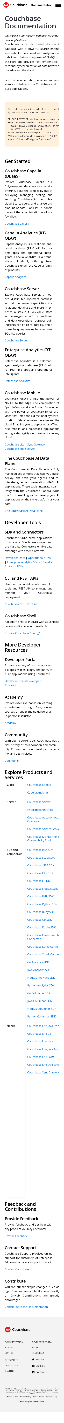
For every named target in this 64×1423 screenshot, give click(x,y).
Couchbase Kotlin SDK (41, 927)
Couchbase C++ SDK (40, 873)
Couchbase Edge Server (20, 449)
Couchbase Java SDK (40, 850)
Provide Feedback (16, 1236)
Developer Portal (16, 681)
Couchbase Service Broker (44, 829)
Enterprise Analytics (17, 381)
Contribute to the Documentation (26, 1307)
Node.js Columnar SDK (41, 1009)
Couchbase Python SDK (42, 904)
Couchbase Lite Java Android (45, 1049)
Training (10, 1370)
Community (12, 761)
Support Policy (51, 1397)
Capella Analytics (15, 277)
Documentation (14, 1342)
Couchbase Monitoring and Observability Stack (44, 838)
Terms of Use (12, 1397)
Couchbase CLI (14, 604)
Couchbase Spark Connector (45, 954)
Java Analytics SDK (39, 970)
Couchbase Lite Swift (40, 1057)
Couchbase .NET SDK (40, 865)
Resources (38, 1352)
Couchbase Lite (14, 444)
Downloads (12, 1365)
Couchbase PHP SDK (40, 896)
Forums (9, 1347)
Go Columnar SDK (38, 993)
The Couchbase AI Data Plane (24, 511)
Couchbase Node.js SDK (42, 888)
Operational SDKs (39, 558)
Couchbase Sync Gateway (43, 1072)
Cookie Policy (38, 1397)
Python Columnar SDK (41, 1016)
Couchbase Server (16, 340)
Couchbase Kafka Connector (45, 946)
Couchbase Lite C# (39, 1034)
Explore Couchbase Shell (20, 633)
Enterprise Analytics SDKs (23, 562)
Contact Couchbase (17, 1269)
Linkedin (40, 1365)
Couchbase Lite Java (40, 1041)
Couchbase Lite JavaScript (43, 1026)
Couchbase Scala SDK (41, 857)
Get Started (12, 1359)
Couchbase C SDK (38, 881)
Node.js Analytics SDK (41, 978)
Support (10, 1352)
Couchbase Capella (17, 223)
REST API (32, 604)
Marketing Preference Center (32, 1401)
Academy (10, 723)
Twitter (40, 1359)
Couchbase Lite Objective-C (44, 1065)
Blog (35, 1347)
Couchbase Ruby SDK (41, 912)
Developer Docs (15, 558)
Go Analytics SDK (38, 962)
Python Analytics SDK (40, 985)
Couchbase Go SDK (39, 920)
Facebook (41, 1372)
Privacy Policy (25, 1397)
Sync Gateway (36, 444)
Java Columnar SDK (39, 1001)
